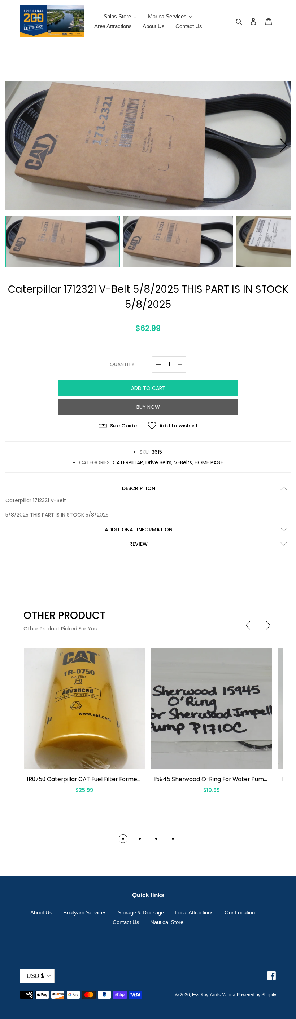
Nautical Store (166, 922)
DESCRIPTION (138, 488)
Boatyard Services (85, 912)
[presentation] (248, 625)
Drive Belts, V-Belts (168, 462)
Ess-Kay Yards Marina (213, 994)
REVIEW (138, 544)
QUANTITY (122, 364)
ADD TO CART (148, 388)
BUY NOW (148, 407)
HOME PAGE (209, 462)
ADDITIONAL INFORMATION (139, 529)
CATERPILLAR (128, 462)
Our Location (240, 912)
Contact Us (126, 922)
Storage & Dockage (141, 912)
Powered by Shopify (256, 994)
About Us (41, 912)
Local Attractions (194, 912)
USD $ (35, 976)
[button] (283, 145)
